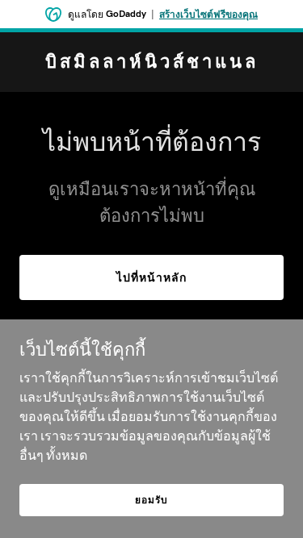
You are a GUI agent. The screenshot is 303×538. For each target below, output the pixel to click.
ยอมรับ (151, 500)
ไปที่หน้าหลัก (151, 277)
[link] (151, 63)
